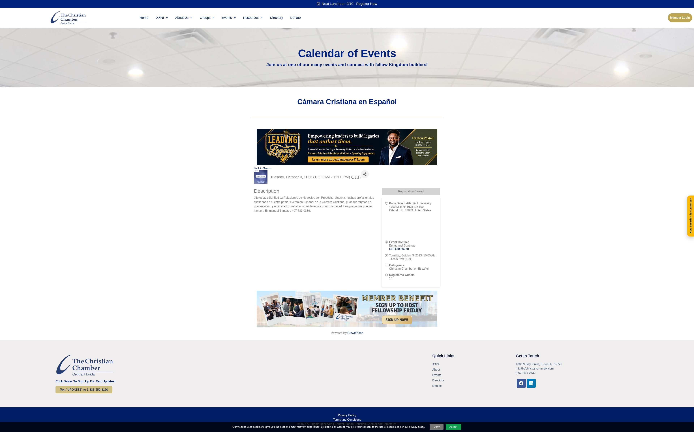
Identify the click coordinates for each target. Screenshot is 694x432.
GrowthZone (355, 332)
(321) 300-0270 (399, 248)
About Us (182, 18)
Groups (205, 18)
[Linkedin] (531, 383)
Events (227, 18)
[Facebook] (521, 383)
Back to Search (262, 168)
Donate (295, 18)
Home (144, 18)
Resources (251, 18)
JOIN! (160, 18)
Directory (276, 18)
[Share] (365, 174)
